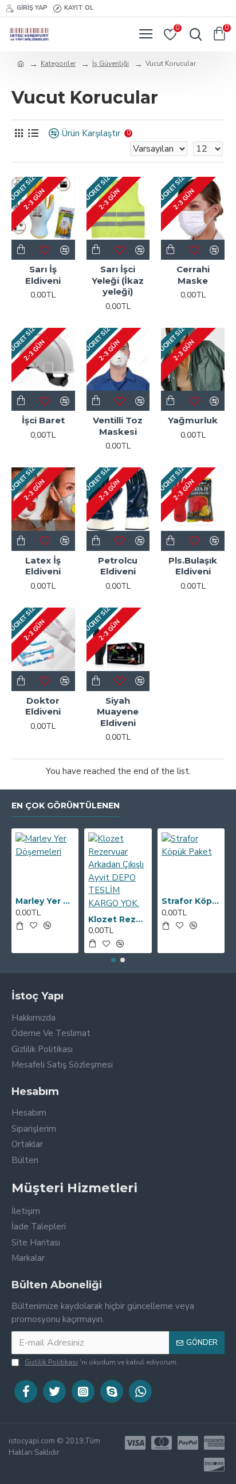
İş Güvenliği (110, 63)
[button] (113, 960)
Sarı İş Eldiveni (43, 275)
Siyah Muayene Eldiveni (118, 711)
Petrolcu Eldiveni (117, 566)
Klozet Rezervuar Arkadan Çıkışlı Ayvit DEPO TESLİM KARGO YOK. (117, 919)
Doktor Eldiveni (43, 706)
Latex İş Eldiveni (43, 566)
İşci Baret (43, 420)
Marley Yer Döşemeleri (44, 901)
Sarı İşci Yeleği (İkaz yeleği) (118, 280)
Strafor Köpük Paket (191, 901)
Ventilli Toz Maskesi (118, 426)
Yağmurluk (193, 420)
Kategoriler (58, 63)
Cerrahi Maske (193, 275)
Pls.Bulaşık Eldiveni (192, 566)
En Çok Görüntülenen (65, 806)
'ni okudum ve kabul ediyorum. (101, 1362)
